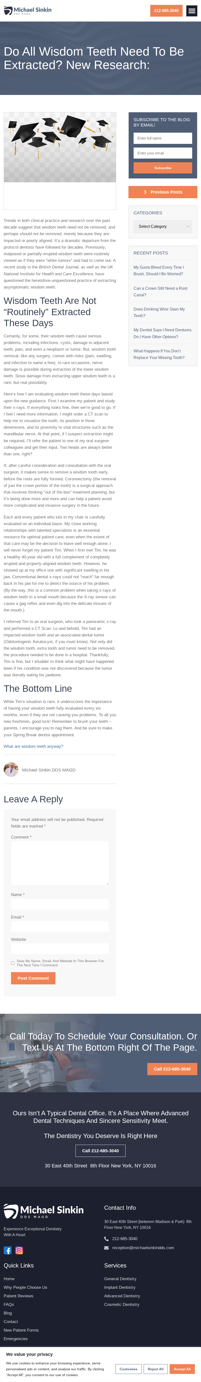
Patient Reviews (18, 1296)
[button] (191, 10)
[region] (100, 1364)
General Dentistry (120, 1279)
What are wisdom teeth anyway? (34, 746)
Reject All (155, 1369)
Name (18, 894)
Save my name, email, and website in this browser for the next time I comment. (60, 963)
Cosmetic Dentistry (121, 1304)
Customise (129, 1369)
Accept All (182, 1369)
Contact (11, 1321)
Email (17, 917)
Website (18, 939)
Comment (21, 837)
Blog (8, 1313)
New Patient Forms (21, 1330)
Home (9, 1279)
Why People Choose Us (25, 1287)
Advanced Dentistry (122, 1296)
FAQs (9, 1304)
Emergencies (16, 1338)
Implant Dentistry (120, 1287)
